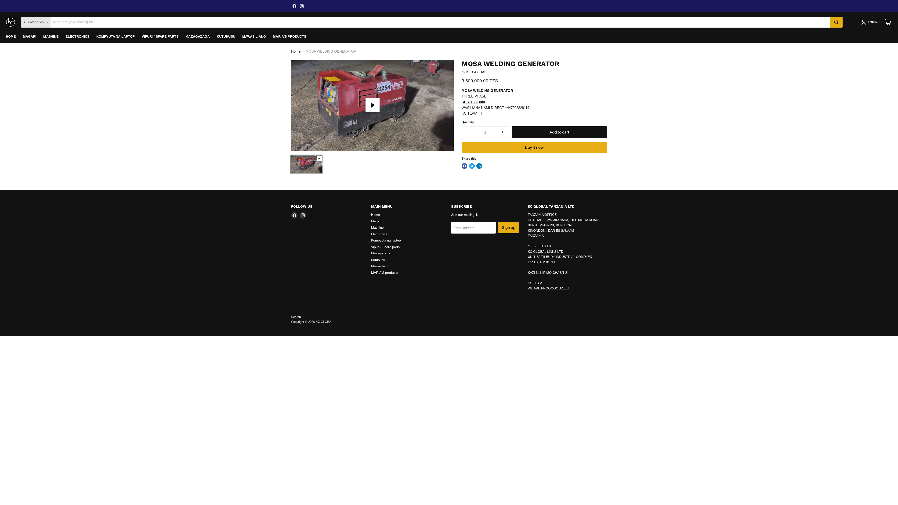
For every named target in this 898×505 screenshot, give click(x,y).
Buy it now (534, 147)
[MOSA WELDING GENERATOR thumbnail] (307, 164)
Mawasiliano (254, 36)
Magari (29, 36)
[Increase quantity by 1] (503, 132)
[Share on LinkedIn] (479, 166)
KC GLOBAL (476, 72)
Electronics (77, 36)
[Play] (373, 105)
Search (296, 317)
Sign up (508, 227)
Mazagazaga (197, 36)
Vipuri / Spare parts (160, 36)
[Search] (836, 22)
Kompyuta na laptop (115, 36)
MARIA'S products (289, 36)
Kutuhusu (226, 36)
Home (11, 36)
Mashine (50, 36)
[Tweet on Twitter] (472, 166)
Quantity (468, 122)
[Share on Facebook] (464, 166)
